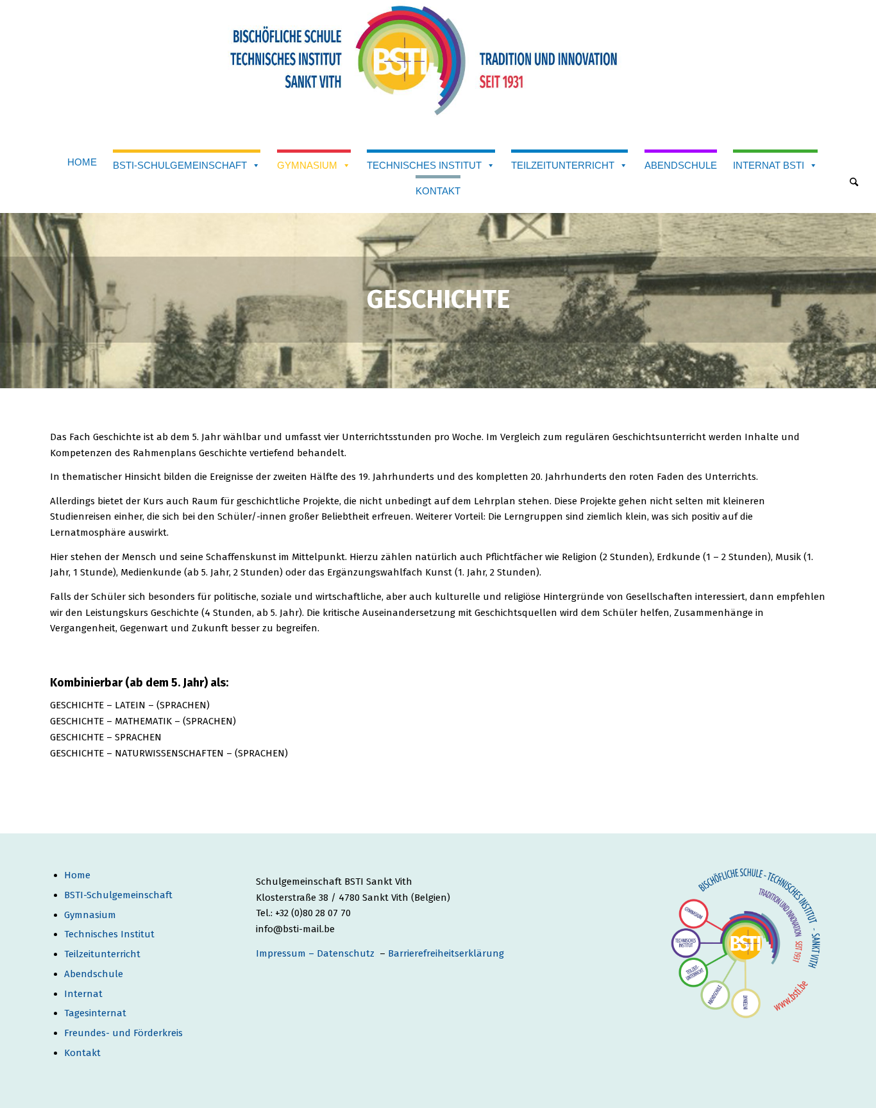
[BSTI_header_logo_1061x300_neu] (438, 70)
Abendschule (680, 165)
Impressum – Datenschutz (316, 953)
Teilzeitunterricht (562, 165)
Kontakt (438, 190)
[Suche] (854, 183)
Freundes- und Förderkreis (123, 1033)
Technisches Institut (424, 165)
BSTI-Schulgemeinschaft (180, 165)
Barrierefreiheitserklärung (446, 953)
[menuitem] (854, 184)
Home (82, 162)
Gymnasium (307, 165)
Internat (83, 994)
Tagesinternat (95, 1013)
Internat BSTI (768, 165)
